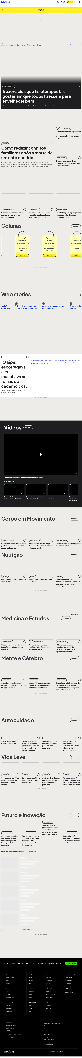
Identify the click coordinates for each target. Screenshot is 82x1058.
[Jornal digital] (64, 2)
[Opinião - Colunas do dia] (61, 2)
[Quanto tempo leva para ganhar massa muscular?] (68, 531)
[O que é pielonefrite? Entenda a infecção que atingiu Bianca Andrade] (13, 633)
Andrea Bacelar (22, 240)
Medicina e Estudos (7, 357)
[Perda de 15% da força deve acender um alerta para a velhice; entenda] (13, 200)
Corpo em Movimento (8, 86)
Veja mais (75, 226)
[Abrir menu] (2, 10)
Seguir (21, 255)
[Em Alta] (57, 2)
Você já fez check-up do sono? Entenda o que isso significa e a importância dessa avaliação (22, 246)
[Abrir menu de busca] (79, 10)
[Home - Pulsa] (41, 10)
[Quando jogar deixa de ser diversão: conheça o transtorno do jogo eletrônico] (68, 149)
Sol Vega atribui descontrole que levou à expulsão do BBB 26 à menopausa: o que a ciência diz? (49, 246)
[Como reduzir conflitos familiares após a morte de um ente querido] (27, 126)
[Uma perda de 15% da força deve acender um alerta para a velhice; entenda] (41, 531)
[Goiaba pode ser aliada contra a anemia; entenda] (13, 567)
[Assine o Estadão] (70, 1)
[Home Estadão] (5, 2)
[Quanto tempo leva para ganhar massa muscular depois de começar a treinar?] (68, 200)
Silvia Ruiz (49, 240)
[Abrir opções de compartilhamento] (78, 86)
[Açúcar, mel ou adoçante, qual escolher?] (41, 567)
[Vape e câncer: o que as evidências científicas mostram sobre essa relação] (41, 633)
